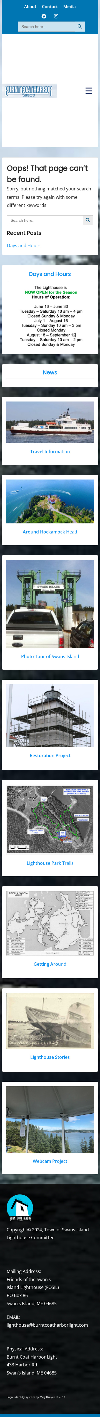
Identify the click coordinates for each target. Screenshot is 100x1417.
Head (50, 532)
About (30, 6)
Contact (50, 6)
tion (50, 451)
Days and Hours (24, 245)
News (50, 372)
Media (69, 6)
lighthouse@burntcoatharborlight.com (47, 1325)
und (50, 964)
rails (50, 863)
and (50, 656)
